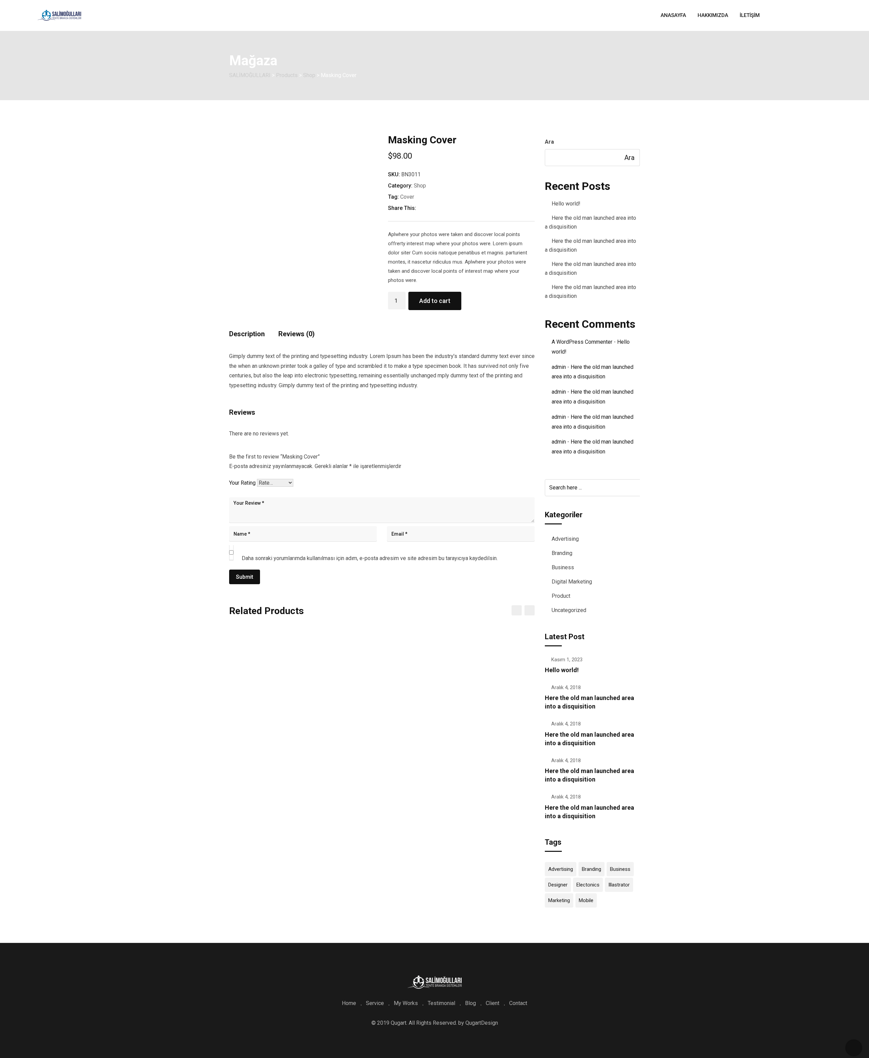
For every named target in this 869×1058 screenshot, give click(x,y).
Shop (420, 185)
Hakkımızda (713, 15)
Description (247, 334)
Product (561, 596)
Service (375, 1003)
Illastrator (619, 885)
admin (559, 367)
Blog (470, 1003)
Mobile (586, 900)
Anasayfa (673, 15)
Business (563, 567)
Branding (562, 553)
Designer (558, 885)
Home (349, 1003)
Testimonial (441, 1003)
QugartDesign (481, 1023)
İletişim (750, 15)
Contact (518, 1003)
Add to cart (434, 300)
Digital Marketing (572, 581)
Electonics (587, 885)
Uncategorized (569, 610)
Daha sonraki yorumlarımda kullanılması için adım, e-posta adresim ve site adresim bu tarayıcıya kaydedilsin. (370, 558)
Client (492, 1003)
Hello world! (566, 203)
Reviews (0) (296, 334)
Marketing (559, 900)
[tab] (247, 336)
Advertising (565, 539)
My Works (406, 1003)
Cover (407, 197)
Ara (549, 142)
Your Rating (242, 483)
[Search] (820, 15)
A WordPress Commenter (582, 342)
